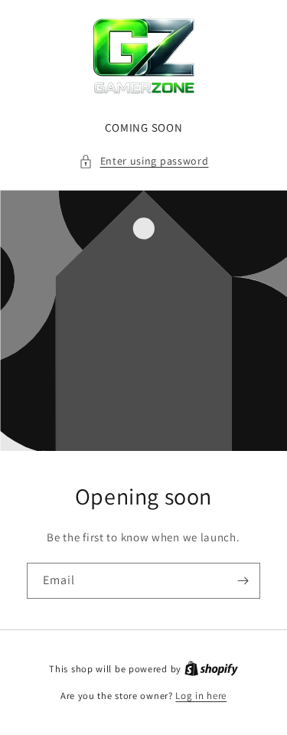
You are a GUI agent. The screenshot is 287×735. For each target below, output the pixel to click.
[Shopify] (211, 668)
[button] (144, 161)
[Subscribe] (242, 581)
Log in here (201, 695)
